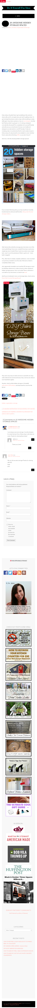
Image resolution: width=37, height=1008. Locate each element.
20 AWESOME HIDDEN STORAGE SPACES (20, 23)
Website (8, 518)
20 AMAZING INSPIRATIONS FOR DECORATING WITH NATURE (19, 409)
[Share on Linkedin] (17, 70)
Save (14, 71)
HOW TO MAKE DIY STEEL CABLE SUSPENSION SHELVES (18, 951)
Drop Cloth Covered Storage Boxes (11, 278)
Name (8, 506)
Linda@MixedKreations (13, 426)
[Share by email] (23, 70)
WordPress (6, 1004)
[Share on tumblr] (20, 70)
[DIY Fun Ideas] (18, 613)
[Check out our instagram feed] (24, 573)
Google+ (8, 1)
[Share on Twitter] (6, 70)
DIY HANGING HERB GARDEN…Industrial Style (15, 946)
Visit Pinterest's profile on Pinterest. (18, 913)
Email (8, 512)
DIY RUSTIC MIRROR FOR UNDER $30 (13, 948)
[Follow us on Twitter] (10, 573)
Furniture (14, 27)
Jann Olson (10, 455)
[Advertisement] (18, 50)
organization (9, 403)
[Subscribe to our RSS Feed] (19, 573)
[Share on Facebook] (3, 70)
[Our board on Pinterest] (15, 573)
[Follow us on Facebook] (6, 573)
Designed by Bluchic (14, 1004)
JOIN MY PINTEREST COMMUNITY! (18, 910)
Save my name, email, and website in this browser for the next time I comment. (11, 530)
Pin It (16, 398)
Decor (9, 27)
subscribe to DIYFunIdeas (8, 385)
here (25, 272)
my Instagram (27, 121)
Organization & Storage (23, 27)
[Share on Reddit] (9, 70)
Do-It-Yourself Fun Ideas (16, 1003)
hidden (4, 403)
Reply (33, 439)
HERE (18, 135)
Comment (8, 490)
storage (15, 403)
